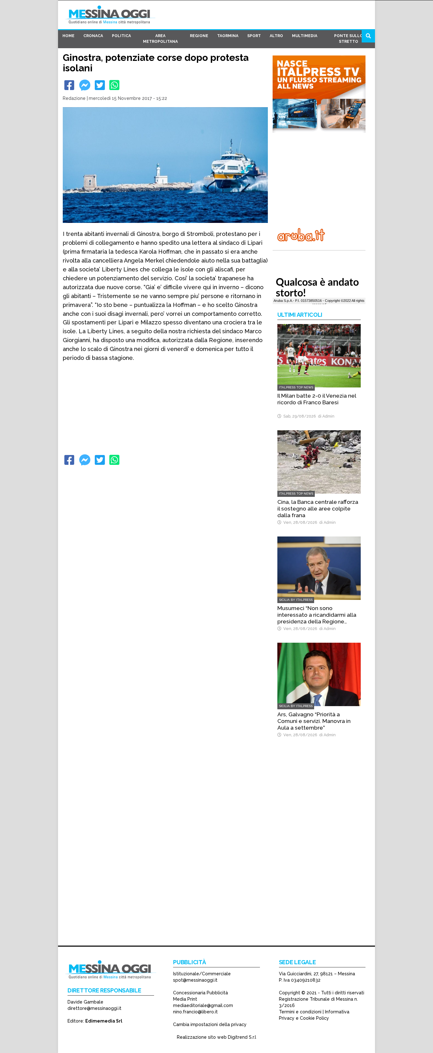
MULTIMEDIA (304, 36)
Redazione (74, 98)
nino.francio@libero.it (195, 1011)
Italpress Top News (296, 387)
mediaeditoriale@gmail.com (203, 1005)
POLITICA (121, 36)
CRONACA (93, 36)
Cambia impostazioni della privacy (210, 1024)
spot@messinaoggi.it (195, 980)
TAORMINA (227, 36)
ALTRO (276, 36)
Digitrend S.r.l (242, 1037)
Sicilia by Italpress (296, 599)
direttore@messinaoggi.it (94, 1008)
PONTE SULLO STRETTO (348, 39)
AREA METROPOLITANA (160, 39)
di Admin (325, 416)
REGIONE (199, 36)
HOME (68, 36)
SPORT (254, 36)
